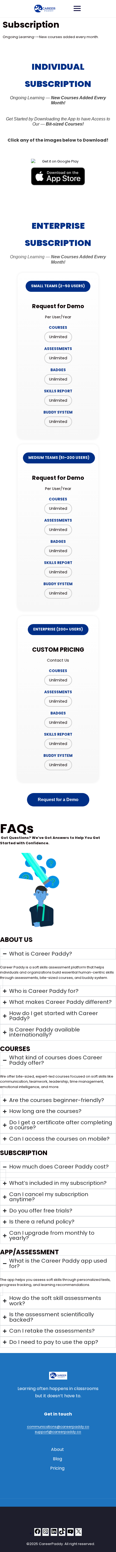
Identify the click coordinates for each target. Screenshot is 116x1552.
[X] (78, 1533)
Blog (57, 1459)
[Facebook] (37, 1533)
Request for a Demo (58, 799)
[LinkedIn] (54, 1533)
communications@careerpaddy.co (58, 1426)
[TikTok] (62, 1533)
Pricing (57, 1468)
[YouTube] (70, 1533)
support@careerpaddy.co (58, 1431)
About (57, 1449)
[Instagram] (45, 1533)
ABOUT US (16, 939)
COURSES (15, 1048)
